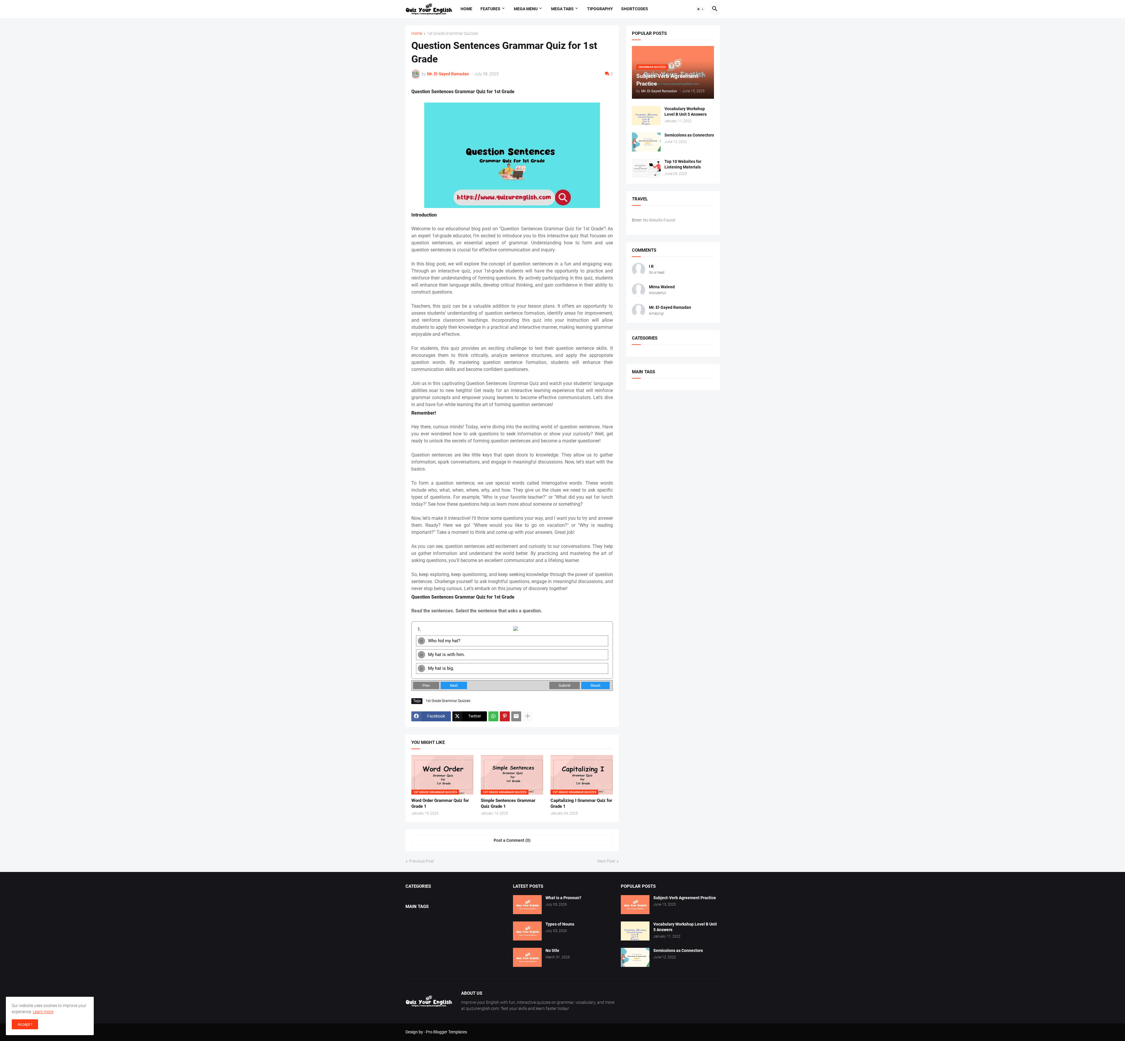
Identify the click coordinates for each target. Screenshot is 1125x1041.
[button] (700, 9)
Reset (595, 685)
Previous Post (421, 861)
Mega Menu (526, 8)
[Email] (516, 716)
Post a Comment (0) (512, 840)
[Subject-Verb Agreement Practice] (635, 904)
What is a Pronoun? (563, 897)
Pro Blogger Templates (446, 1032)
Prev (426, 685)
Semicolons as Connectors (689, 135)
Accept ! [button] (25, 1024)
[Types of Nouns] (527, 931)
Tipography (600, 8)
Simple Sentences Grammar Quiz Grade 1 (508, 803)
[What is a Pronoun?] (527, 904)
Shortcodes (634, 8)
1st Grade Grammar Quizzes (452, 33)
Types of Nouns (560, 924)
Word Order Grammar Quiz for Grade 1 (440, 803)
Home (466, 8)
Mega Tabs (562, 8)
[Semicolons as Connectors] (646, 141)
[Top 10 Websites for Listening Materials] (646, 168)
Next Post (606, 861)
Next (454, 685)
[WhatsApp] (493, 716)
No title (552, 950)
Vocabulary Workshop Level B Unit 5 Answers (685, 111)
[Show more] (528, 716)
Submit (564, 685)
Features (490, 8)
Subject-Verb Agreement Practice (684, 897)
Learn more (43, 1011)
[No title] (527, 957)
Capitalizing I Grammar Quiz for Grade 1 (581, 803)
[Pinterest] (505, 716)
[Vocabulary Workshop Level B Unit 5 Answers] (646, 115)
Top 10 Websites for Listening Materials (682, 164)
